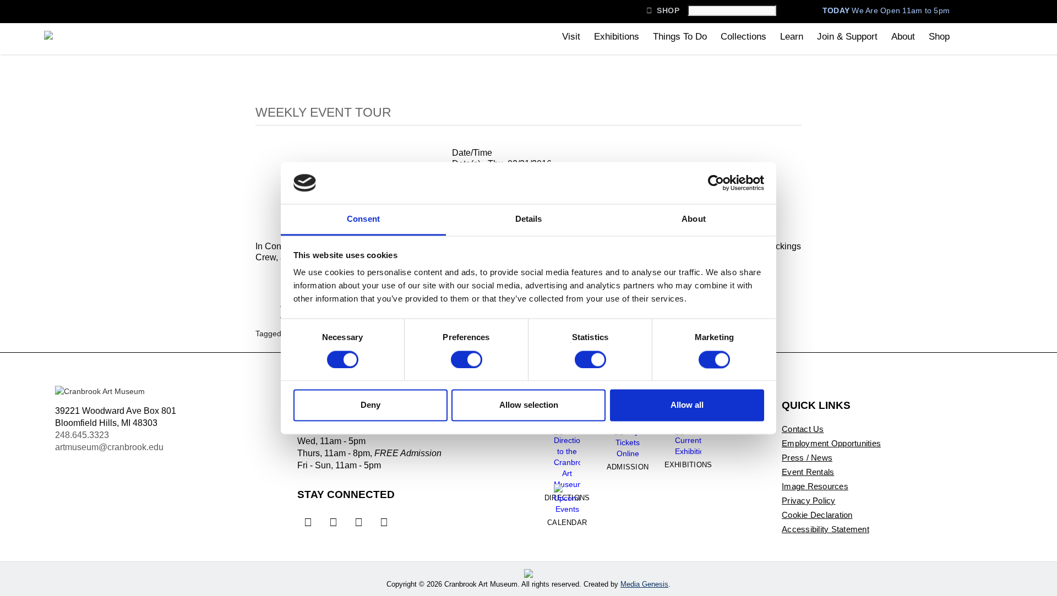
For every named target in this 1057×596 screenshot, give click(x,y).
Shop (662, 10)
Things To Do (680, 36)
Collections (743, 36)
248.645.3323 (82, 435)
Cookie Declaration (817, 515)
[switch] (466, 359)
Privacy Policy (809, 500)
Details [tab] (528, 219)
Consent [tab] (363, 219)
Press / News (807, 457)
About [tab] (694, 219)
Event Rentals (808, 472)
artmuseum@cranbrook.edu (109, 447)
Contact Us (803, 429)
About (903, 36)
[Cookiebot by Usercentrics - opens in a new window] (716, 182)
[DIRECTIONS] (567, 453)
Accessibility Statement (825, 529)
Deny (370, 405)
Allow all (687, 405)
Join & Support (847, 36)
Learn (791, 36)
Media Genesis (644, 584)
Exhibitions (616, 36)
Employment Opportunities (831, 443)
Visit (571, 36)
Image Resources (815, 486)
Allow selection (528, 405)
